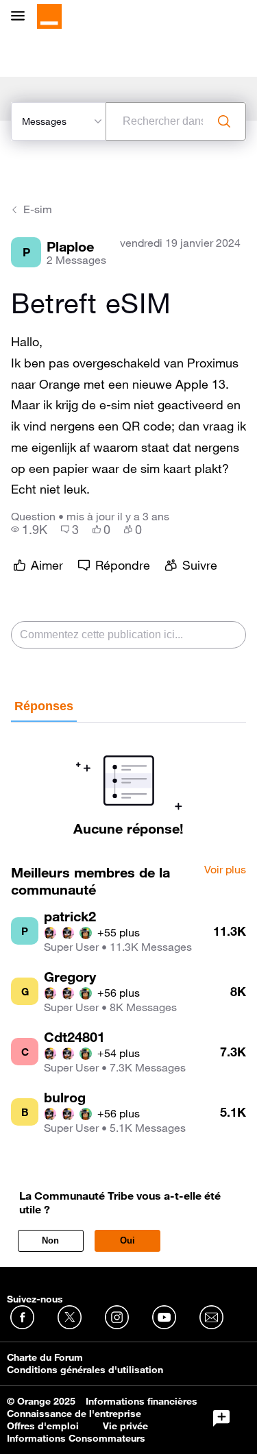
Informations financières (141, 1401)
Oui (127, 1240)
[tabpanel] (128, 779)
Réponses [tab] (43, 706)
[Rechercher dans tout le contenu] (224, 121)
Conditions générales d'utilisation (85, 1370)
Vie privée (125, 1426)
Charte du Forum (45, 1357)
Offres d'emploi (43, 1426)
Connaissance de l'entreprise (74, 1413)
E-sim (37, 209)
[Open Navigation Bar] (22, 17)
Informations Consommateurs (76, 1438)
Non (50, 1240)
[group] (29, 529)
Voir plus (225, 870)
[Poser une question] (221, 1418)
